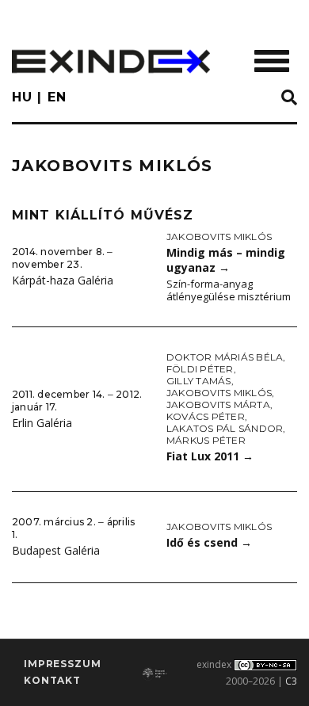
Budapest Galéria (56, 550)
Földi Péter (200, 369)
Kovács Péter (205, 416)
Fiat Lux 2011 (210, 456)
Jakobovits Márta (218, 404)
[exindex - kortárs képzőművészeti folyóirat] (111, 61)
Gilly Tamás (198, 381)
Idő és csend (209, 542)
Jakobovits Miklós (219, 236)
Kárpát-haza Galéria (62, 280)
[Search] (289, 98)
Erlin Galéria (42, 422)
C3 (291, 681)
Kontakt (52, 680)
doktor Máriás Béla (224, 357)
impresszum (62, 664)
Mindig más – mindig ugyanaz (225, 260)
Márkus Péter (206, 440)
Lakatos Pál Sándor (224, 428)
